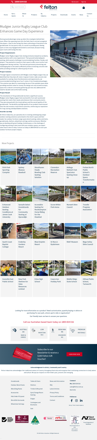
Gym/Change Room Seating (36, 394)
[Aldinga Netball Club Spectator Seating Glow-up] (72, 156)
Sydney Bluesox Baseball (21, 169)
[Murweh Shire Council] (72, 193)
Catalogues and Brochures (35, 403)
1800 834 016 (76, 384)
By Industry (43, 15)
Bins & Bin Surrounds (17, 400)
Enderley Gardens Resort (22, 244)
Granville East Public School (7, 280)
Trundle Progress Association (87, 207)
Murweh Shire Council (72, 205)
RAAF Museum (72, 242)
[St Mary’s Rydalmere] (56, 231)
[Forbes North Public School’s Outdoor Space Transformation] (89, 156)
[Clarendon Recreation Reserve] (56, 156)
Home (6, 15)
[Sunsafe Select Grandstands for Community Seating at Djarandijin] (24, 193)
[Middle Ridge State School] (72, 268)
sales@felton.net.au (76, 387)
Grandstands (15, 381)
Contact (52, 400)
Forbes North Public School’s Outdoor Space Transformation (88, 174)
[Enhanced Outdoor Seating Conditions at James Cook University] (8, 193)
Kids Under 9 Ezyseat (17, 396)
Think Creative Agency (78, 405)
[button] (72, 400)
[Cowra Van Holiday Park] (56, 268)
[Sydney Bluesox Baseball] (24, 156)
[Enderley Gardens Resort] (24, 231)
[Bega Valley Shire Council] (89, 231)
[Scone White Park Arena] (56, 193)
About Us (24, 15)
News (81, 15)
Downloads (64, 15)
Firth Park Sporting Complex (6, 169)
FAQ (51, 385)
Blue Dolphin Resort (40, 243)
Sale (31, 408)
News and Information (57, 381)
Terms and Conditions (57, 396)
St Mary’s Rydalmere (55, 243)
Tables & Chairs (35, 381)
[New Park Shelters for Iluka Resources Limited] (24, 268)
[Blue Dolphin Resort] (40, 231)
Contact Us (89, 15)
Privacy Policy (54, 392)
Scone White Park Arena (55, 205)
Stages (32, 399)
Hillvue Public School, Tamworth (88, 281)
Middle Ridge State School (72, 280)
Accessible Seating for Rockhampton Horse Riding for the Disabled (40, 210)
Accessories (14, 392)
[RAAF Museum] (72, 231)
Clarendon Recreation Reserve (55, 169)
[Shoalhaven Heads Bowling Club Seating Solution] (40, 156)
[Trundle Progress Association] (89, 193)
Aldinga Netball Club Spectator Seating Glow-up (72, 172)
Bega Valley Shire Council (88, 243)
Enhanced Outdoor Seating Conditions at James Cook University (7, 210)
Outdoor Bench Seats (18, 385)
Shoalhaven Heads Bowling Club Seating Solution (40, 172)
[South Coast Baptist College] (8, 231)
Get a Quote (14, 15)
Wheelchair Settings (17, 404)
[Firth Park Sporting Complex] (8, 156)
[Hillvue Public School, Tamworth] (89, 268)
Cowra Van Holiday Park (56, 280)
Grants (73, 15)
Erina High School (39, 280)
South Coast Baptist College (7, 244)
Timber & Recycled (36, 389)
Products (34, 15)
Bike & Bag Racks (16, 389)
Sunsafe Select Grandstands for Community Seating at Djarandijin (24, 210)
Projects (54, 15)
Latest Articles (54, 389)
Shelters (33, 385)
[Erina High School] (40, 268)
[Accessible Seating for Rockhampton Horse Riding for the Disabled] (40, 193)
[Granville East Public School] (8, 268)
